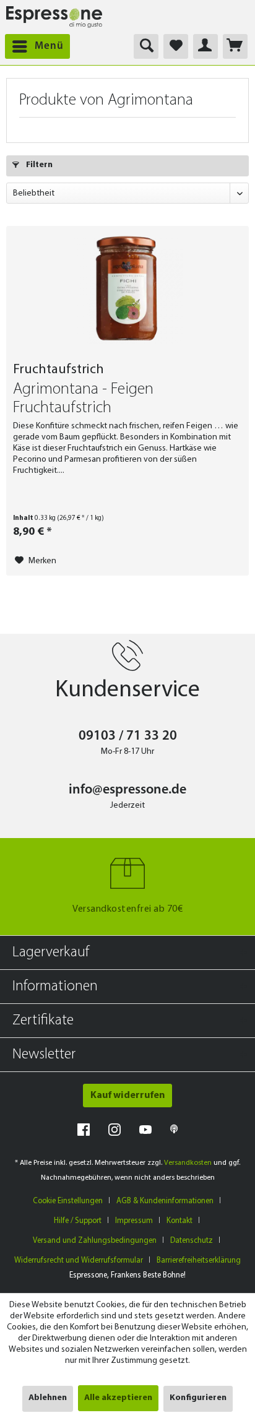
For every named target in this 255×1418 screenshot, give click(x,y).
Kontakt (179, 1221)
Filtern (38, 165)
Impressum (134, 1221)
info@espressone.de (127, 790)
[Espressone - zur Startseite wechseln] (54, 17)
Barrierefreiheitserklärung (199, 1260)
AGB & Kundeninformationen (165, 1201)
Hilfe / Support (78, 1221)
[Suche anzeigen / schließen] (146, 46)
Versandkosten (188, 1163)
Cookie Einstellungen (68, 1201)
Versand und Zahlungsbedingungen (95, 1241)
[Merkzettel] (175, 46)
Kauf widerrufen (127, 1095)
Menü (49, 46)
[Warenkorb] (235, 46)
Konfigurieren (198, 1398)
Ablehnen (47, 1398)
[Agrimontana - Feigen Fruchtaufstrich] (127, 288)
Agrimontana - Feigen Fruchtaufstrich (83, 399)
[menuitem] (35, 46)
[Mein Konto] (205, 46)
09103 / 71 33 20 (128, 736)
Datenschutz (191, 1241)
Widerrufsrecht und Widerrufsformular (78, 1260)
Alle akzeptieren (118, 1398)
